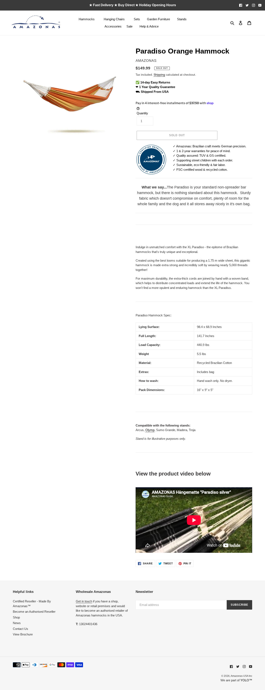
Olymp (149, 430)
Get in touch (84, 601)
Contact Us (20, 628)
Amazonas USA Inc (241, 676)
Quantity (142, 113)
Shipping (159, 74)
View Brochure (23, 634)
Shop (16, 617)
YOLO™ (246, 680)
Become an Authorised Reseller (34, 611)
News (17, 623)
